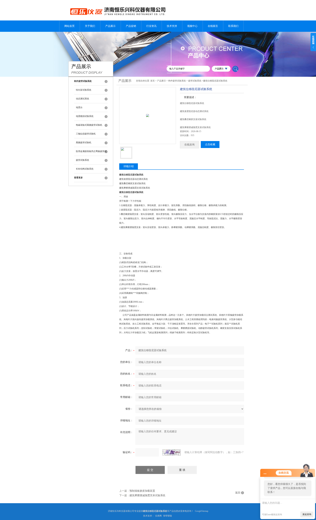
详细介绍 (128, 166)
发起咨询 (306, 514)
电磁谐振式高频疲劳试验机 (89, 125)
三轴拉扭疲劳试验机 (86, 133)
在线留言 (213, 26)
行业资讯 (151, 26)
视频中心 (192, 26)
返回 (237, 492)
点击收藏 (210, 144)
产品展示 (110, 26)
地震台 (79, 107)
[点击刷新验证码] (171, 452)
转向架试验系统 (83, 90)
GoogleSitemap (201, 511)
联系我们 (233, 26)
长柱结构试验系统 (84, 169)
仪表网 (158, 516)
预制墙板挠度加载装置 (142, 490)
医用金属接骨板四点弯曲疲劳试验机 (91, 153)
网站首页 (69, 26)
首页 (152, 80)
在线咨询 (189, 144)
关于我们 (90, 26)
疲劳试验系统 (82, 160)
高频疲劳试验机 (83, 142)
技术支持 (172, 26)
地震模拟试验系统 (84, 116)
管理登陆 (167, 516)
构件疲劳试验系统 (177, 80)
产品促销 (131, 26)
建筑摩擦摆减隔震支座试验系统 (147, 495)
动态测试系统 (82, 98)
